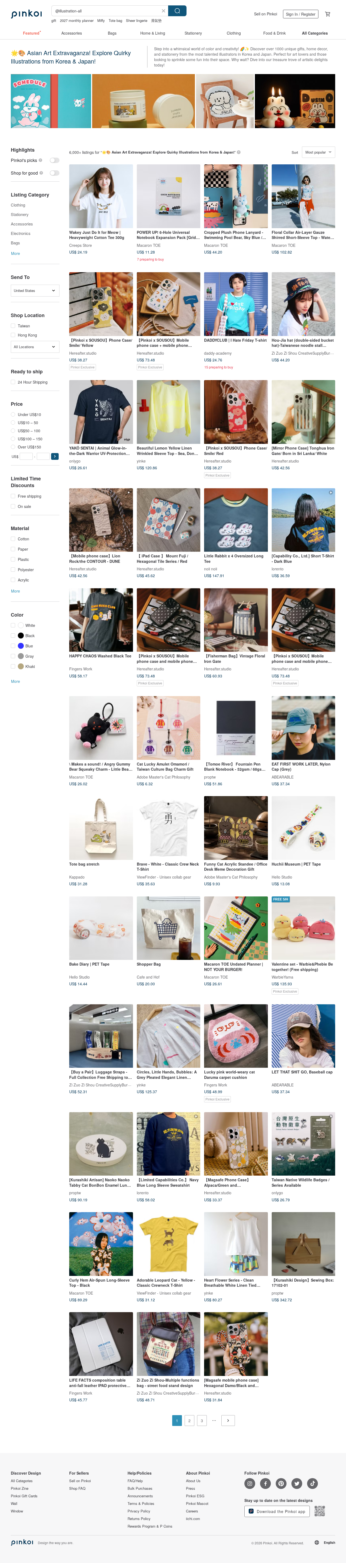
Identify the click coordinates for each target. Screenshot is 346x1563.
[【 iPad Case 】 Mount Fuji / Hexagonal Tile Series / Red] (169, 520)
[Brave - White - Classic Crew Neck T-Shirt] (169, 828)
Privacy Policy (139, 1511)
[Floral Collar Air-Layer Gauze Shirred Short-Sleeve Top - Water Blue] (303, 196)
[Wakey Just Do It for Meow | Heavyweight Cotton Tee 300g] (101, 196)
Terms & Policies (141, 1503)
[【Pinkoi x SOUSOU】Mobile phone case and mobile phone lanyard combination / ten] (169, 620)
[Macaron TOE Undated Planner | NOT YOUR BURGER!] (236, 928)
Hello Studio (282, 876)
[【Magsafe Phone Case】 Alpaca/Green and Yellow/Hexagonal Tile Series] (236, 1144)
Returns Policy (139, 1519)
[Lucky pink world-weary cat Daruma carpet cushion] (236, 1036)
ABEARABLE (283, 776)
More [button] (15, 253)
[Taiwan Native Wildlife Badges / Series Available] (303, 1144)
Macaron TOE (149, 245)
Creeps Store (80, 245)
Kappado (77, 876)
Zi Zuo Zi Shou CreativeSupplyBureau (304, 352)
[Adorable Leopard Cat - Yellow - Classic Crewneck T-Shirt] (169, 1244)
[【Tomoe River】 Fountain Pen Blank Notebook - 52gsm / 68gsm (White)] (236, 728)
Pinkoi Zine (19, 1488)
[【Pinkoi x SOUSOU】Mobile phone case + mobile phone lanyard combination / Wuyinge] (169, 304)
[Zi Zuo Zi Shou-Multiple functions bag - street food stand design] (169, 1344)
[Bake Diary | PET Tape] (101, 928)
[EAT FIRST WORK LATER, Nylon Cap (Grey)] (303, 728)
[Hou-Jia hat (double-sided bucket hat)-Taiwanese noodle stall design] (303, 304)
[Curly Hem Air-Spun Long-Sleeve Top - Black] (101, 1244)
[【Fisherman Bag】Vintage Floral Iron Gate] (236, 620)
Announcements (140, 1496)
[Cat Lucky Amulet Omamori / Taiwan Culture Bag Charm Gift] (169, 728)
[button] (55, 456)
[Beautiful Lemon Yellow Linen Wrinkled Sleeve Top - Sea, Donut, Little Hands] (169, 412)
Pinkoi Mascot (197, 1503)
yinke (141, 460)
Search (177, 10)
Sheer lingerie (136, 20)
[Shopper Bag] (169, 928)
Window (17, 1511)
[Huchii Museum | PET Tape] (303, 828)
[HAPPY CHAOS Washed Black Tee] (101, 620)
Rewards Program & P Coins (150, 1526)
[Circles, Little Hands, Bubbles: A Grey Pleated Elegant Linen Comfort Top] (169, 1036)
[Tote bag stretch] (101, 828)
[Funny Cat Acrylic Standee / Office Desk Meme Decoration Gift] (236, 828)
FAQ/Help (135, 1481)
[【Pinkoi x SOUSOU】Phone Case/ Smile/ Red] (236, 412)
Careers (192, 1511)
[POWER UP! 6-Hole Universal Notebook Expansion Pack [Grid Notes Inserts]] (169, 196)
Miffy (101, 20)
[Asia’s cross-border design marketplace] (26, 14)
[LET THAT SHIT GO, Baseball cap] (303, 1036)
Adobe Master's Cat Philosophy (163, 776)
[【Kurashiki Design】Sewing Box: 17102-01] (303, 1244)
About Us (193, 1481)
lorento (278, 568)
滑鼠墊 (156, 20)
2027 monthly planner (77, 20)
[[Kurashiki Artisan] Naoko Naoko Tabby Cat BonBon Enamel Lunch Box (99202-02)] (101, 1144)
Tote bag (115, 20)
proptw (210, 776)
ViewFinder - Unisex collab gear (164, 876)
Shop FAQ (77, 1488)
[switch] (35, 160)
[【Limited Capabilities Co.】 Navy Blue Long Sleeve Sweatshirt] (169, 1144)
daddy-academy (218, 352)
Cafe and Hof (148, 977)
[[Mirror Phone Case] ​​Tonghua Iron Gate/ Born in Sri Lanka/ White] (303, 412)
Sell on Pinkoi (265, 13)
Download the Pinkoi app (280, 1511)
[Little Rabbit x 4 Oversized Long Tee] (236, 520)
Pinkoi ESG (195, 1496)
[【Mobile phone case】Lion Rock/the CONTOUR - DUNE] (101, 520)
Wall (14, 1503)
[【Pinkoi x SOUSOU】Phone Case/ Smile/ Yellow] (101, 304)
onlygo (75, 460)
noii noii (210, 568)
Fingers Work (80, 668)
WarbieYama (282, 977)
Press (190, 1488)
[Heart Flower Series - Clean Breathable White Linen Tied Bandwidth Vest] (236, 1244)
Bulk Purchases (140, 1488)
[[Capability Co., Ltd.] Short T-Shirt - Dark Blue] (303, 520)
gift (53, 20)
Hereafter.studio (83, 352)
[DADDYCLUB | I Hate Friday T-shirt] (236, 304)
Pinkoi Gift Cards (24, 1496)
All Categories (22, 1481)
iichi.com (193, 1519)
